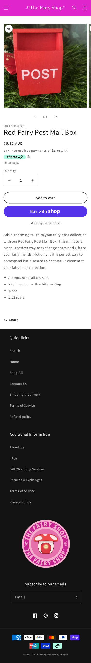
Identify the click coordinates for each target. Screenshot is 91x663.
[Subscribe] (75, 597)
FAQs (13, 458)
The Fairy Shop (39, 654)
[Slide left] (35, 116)
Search (15, 350)
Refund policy (20, 416)
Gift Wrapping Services (27, 469)
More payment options (45, 223)
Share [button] (13, 320)
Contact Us (18, 383)
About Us (17, 447)
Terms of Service (22, 405)
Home (14, 362)
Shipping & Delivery (25, 394)
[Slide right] (56, 116)
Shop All (16, 372)
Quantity (10, 171)
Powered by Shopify (57, 654)
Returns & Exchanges (26, 480)
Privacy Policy (20, 502)
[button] (6, 7)
